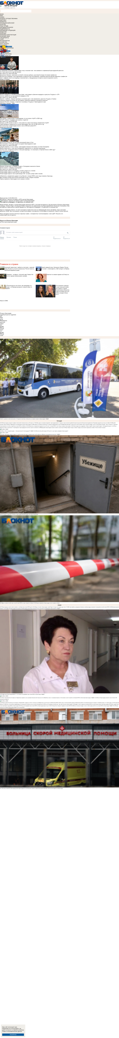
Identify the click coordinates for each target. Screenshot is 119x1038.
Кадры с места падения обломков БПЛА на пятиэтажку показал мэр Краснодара (92, 704)
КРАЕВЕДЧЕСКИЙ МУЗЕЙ (7, 23)
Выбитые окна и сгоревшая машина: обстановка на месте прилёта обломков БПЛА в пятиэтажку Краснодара (68, 697)
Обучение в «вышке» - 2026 (7, 103)
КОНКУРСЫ (3, 21)
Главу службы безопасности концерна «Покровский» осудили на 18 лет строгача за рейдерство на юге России (26, 702)
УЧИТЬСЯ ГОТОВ (9, 48)
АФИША (2, 17)
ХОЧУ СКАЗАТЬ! (4, 43)
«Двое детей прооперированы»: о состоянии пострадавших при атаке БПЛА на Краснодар (21, 694)
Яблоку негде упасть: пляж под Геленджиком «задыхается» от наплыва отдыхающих (22, 148)
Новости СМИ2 (4, 300)
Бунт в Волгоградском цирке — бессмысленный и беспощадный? (16, 430)
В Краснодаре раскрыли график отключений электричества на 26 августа (18, 422)
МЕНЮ (2, 14)
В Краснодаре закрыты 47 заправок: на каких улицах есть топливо (17, 170)
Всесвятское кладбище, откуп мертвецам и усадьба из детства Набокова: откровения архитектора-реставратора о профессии (33, 76)
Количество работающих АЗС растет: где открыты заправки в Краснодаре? (52, 430)
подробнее (13, 314)
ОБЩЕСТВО (3, 32)
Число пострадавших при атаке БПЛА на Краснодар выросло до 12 (35, 705)
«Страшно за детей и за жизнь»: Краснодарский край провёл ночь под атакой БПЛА (20, 514)
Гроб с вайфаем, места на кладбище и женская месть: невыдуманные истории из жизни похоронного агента (28, 78)
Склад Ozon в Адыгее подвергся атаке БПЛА (61, 705)
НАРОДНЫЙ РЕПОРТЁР (6, 27)
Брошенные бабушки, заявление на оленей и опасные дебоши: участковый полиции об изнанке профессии (28, 75)
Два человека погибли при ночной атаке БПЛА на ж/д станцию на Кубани (18, 603)
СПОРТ (2, 39)
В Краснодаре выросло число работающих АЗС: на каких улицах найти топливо (21, 173)
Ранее (15, 237)
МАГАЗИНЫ (8, 54)
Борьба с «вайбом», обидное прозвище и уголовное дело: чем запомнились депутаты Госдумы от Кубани (28, 99)
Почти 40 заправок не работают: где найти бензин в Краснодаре (58, 704)
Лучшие (9, 237)
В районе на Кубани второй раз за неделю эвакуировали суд (47, 424)
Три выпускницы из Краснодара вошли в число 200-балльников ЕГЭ (18, 125)
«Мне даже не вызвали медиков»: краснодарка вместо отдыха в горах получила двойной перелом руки (58, 422)
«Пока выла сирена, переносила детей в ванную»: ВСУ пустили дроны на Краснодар (45, 788)
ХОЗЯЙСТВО (3, 42)
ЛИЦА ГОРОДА (4, 26)
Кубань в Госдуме (4, 79)
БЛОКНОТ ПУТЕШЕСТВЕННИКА (9, 18)
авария (9, 222)
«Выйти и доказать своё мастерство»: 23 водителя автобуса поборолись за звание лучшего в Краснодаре (22, 418)
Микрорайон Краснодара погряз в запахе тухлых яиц (52, 427)
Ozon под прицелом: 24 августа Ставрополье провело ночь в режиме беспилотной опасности (22, 697)
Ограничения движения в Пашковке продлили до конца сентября (96, 422)
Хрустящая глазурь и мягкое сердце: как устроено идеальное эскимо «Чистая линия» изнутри (85, 427)
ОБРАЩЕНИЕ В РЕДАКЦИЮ (7, 30)
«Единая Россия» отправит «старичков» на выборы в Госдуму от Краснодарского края (23, 102)
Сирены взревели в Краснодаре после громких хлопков (48, 603)
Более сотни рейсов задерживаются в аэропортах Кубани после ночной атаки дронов (24, 704)
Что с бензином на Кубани (7, 151)
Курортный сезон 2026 (6, 127)
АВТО (1, 15)
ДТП (1, 222)
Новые (2, 237)
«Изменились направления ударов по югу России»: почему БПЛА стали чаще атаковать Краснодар (49, 426)
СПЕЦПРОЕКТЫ (4, 37)
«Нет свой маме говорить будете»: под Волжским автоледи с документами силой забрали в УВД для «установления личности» (29, 434)
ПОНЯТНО (13, 1034)
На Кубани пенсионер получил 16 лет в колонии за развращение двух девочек (40, 608)
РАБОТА (9, 46)
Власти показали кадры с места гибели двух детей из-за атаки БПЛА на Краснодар (91, 705)
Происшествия (4, 198)
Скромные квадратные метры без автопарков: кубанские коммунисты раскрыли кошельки (23, 100)
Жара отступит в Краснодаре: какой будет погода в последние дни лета (50, 607)
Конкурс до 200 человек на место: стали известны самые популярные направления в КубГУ (24, 122)
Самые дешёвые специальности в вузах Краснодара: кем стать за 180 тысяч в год (22, 124)
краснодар (14, 222)
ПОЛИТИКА (3, 33)
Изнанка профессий (5, 55)
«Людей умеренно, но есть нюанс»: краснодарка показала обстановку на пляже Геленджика (24, 146)
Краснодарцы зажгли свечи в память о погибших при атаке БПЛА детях (17, 607)
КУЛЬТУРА (3, 24)
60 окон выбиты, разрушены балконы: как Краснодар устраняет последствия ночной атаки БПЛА (88, 607)
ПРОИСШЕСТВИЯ (5, 36)
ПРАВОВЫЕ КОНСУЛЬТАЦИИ (8, 34)
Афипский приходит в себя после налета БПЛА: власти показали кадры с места (79, 424)
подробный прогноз (5, 314)
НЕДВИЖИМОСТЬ (5, 29)
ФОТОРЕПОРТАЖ (5, 40)
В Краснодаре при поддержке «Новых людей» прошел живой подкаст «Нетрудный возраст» (92, 426)
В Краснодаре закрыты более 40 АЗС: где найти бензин (14, 172)
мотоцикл (5, 222)
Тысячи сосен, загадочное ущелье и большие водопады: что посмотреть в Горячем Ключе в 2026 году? (27, 149)
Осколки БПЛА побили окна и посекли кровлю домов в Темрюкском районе (68, 702)
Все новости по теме (5, 73)
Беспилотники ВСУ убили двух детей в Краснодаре (13, 788)
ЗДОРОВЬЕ (3, 20)
